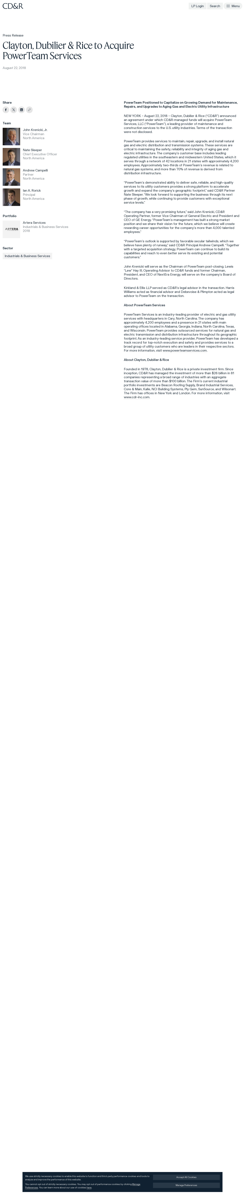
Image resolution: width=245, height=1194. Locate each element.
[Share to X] (13, 109)
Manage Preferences (186, 1185)
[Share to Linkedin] (21, 109)
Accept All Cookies (186, 1177)
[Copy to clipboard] (29, 109)
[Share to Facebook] (5, 109)
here (89, 1187)
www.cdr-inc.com (137, 397)
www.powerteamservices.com (185, 350)
